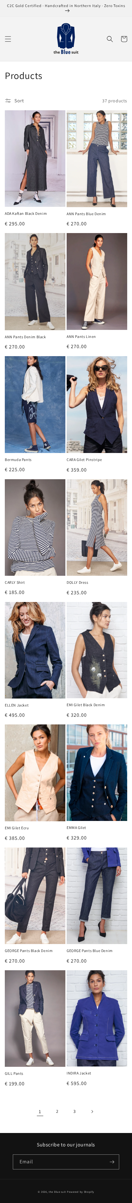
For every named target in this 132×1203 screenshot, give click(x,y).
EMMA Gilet (76, 827)
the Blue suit (57, 1191)
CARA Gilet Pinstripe (84, 459)
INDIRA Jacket (79, 1073)
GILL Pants (14, 1073)
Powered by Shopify (80, 1191)
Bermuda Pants (18, 459)
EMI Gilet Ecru (17, 827)
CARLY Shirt (15, 582)
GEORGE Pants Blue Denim (90, 950)
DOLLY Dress (77, 582)
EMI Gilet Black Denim (86, 704)
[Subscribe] (112, 1161)
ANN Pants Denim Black (25, 336)
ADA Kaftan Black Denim (26, 213)
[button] (8, 39)
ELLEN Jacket (17, 705)
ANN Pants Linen (81, 336)
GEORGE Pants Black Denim (29, 950)
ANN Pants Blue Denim (86, 213)
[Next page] (92, 1112)
